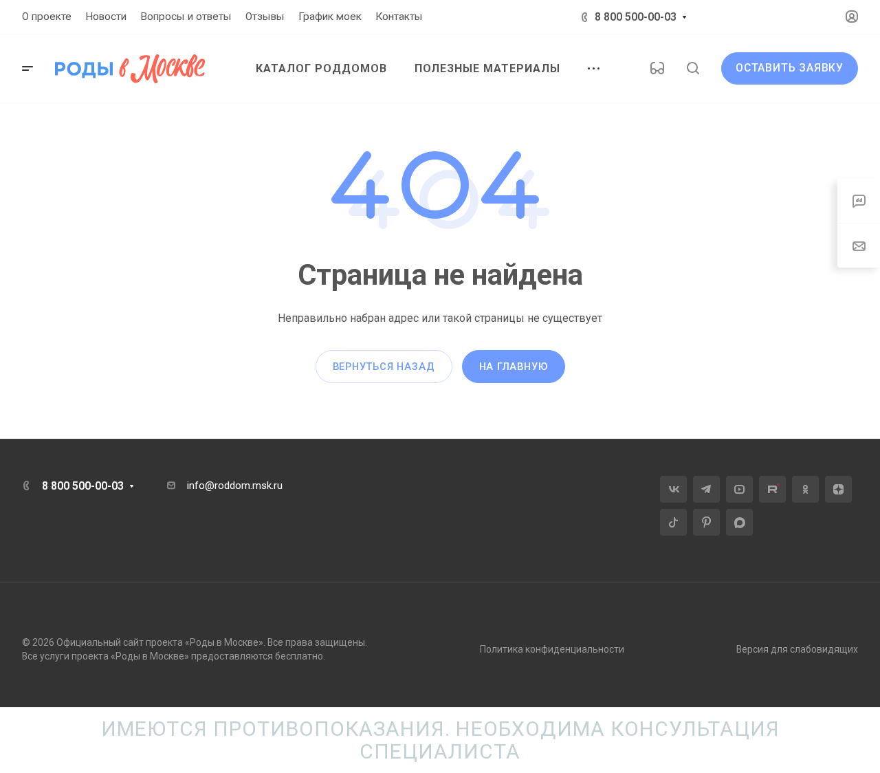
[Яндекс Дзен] (838, 489)
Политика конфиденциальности (552, 649)
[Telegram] (706, 489)
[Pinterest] (706, 522)
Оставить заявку (790, 68)
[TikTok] (673, 522)
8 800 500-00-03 (635, 16)
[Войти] (852, 16)
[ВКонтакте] (673, 489)
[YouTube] (739, 489)
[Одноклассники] (805, 489)
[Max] (739, 522)
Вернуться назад (384, 366)
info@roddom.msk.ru (235, 485)
